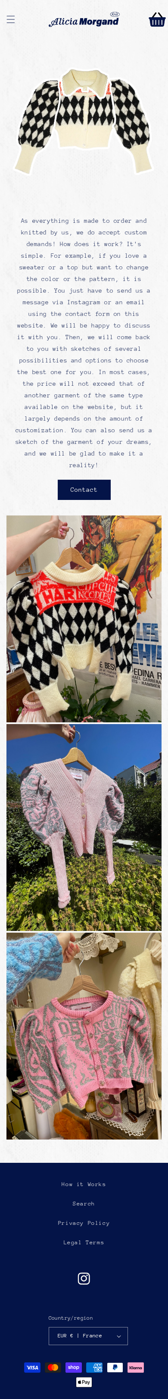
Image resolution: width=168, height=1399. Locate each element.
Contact (84, 489)
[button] (10, 19)
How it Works (84, 1184)
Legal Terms (84, 1242)
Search (84, 1203)
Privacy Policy (84, 1223)
